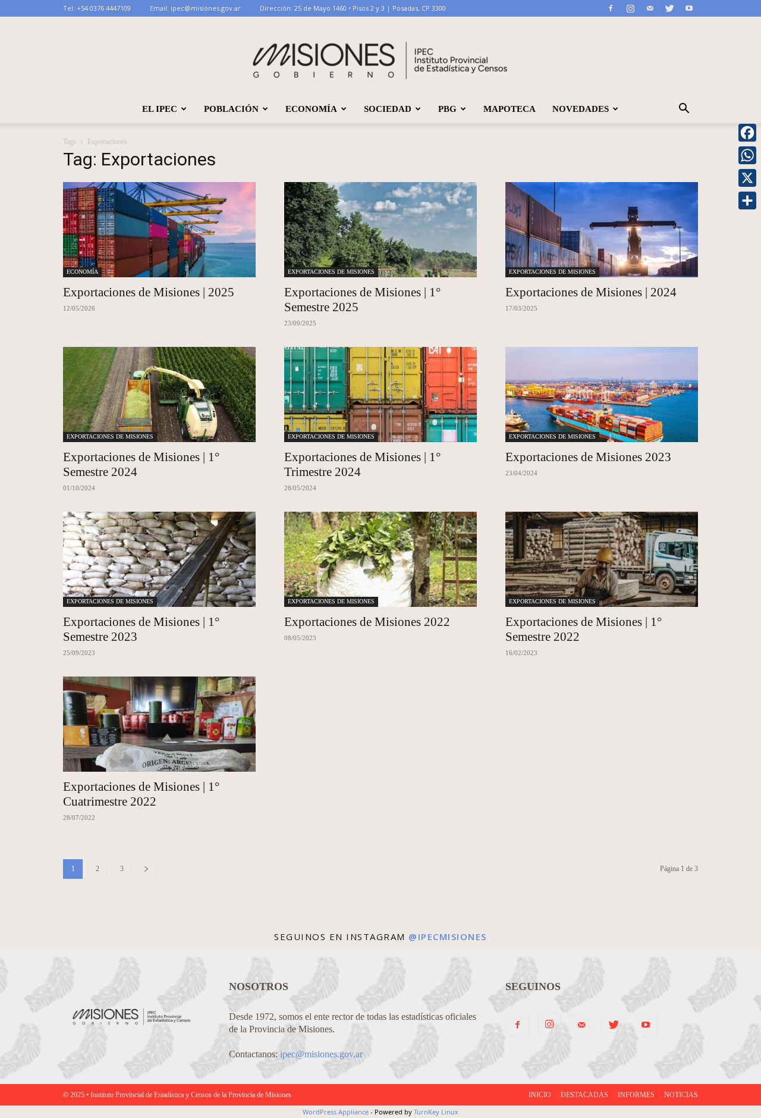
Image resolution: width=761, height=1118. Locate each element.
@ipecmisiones (447, 936)
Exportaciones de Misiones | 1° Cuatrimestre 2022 (141, 794)
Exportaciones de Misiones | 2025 (148, 292)
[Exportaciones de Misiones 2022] (380, 559)
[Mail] (650, 8)
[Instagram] (630, 8)
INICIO (540, 1095)
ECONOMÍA (311, 109)
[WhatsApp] (747, 155)
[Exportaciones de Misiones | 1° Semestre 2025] (380, 229)
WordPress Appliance (336, 1111)
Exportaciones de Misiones (331, 271)
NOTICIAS (681, 1095)
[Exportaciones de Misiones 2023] (601, 394)
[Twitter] (669, 8)
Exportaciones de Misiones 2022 (367, 622)
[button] (683, 109)
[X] (747, 178)
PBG (447, 109)
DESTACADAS (584, 1095)
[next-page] (146, 869)
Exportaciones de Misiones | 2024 (591, 292)
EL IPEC (159, 109)
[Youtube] (689, 8)
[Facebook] (611, 8)
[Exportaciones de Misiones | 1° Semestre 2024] (159, 394)
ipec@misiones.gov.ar (206, 8)
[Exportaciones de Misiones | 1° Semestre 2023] (159, 559)
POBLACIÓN (231, 109)
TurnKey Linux (436, 1111)
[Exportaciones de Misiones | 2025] (159, 229)
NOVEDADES (580, 109)
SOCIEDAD (387, 109)
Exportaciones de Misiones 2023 (588, 457)
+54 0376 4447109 (104, 8)
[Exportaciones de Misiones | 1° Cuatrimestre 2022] (159, 724)
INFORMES (636, 1095)
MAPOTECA (509, 109)
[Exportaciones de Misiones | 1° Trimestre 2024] (380, 394)
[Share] (747, 200)
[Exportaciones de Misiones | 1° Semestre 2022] (601, 559)
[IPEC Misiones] (380, 56)
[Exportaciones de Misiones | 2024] (601, 229)
